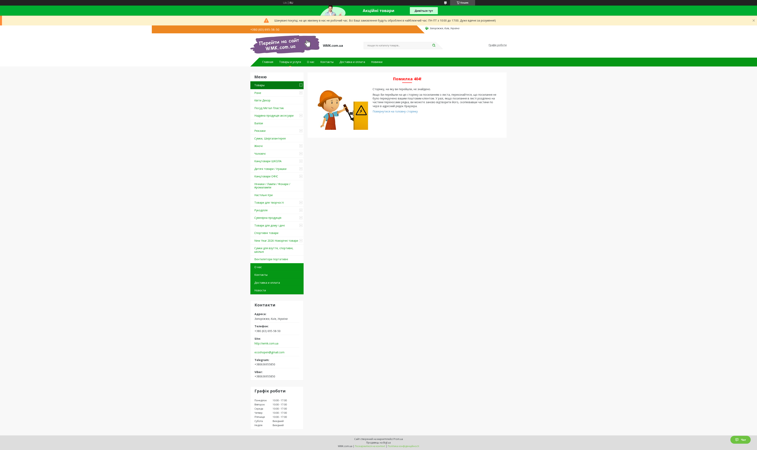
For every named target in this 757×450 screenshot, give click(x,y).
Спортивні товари (266, 233)
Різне (257, 93)
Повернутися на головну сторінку (395, 111)
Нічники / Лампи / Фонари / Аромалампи (272, 185)
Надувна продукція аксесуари (274, 115)
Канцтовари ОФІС (266, 176)
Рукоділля (261, 210)
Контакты (327, 62)
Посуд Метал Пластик (269, 108)
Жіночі (258, 146)
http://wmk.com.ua (266, 343)
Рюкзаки (260, 131)
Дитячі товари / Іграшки (270, 169)
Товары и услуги (290, 62)
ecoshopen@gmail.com (269, 352)
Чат (743, 439)
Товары (259, 85)
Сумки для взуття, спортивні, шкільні (273, 250)
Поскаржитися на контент (370, 446)
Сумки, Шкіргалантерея (270, 138)
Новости (260, 290)
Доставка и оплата (352, 62)
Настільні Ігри (263, 195)
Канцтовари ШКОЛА (268, 161)
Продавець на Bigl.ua (378, 442)
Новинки (376, 62)
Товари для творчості (269, 202)
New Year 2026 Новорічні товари (276, 240)
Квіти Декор (262, 100)
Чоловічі (260, 153)
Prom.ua (398, 439)
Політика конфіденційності (403, 446)
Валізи (258, 123)
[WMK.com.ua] (284, 45)
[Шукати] (434, 45)
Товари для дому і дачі (269, 225)
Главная (267, 62)
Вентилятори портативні (271, 259)
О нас (310, 62)
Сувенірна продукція (267, 218)
